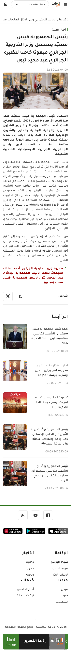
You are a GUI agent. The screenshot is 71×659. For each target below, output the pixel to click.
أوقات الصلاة (25, 596)
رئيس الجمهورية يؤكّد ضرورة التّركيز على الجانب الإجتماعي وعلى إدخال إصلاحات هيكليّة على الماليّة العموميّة (49, 437)
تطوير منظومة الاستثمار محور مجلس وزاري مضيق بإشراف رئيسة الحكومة (51, 370)
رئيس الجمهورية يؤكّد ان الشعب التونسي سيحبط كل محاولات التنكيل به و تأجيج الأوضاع (49, 473)
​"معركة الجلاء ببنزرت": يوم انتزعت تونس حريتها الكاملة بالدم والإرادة (50, 402)
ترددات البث (60, 575)
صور (65, 596)
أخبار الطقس (25, 589)
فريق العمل (60, 568)
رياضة (30, 575)
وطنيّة (30, 562)
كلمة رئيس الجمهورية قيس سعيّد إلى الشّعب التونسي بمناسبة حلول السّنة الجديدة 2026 (49, 336)
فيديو (64, 589)
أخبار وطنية (59, 30)
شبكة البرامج (59, 562)
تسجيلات (62, 602)
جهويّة (30, 568)
